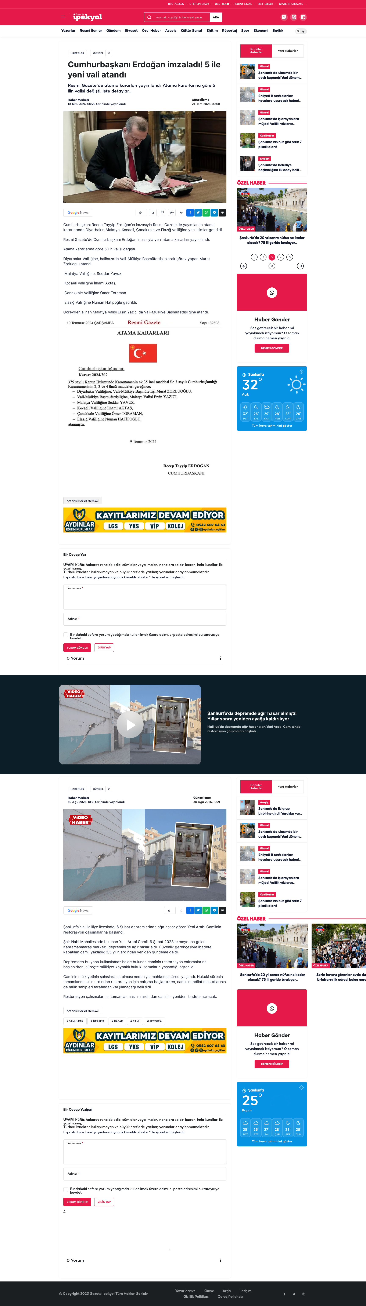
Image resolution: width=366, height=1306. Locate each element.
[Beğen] (141, 212)
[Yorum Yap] (162, 212)
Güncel (264, 66)
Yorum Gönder (77, 647)
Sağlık (278, 31)
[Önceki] (243, 266)
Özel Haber (151, 31)
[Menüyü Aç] (63, 17)
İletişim (245, 1291)
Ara (216, 17)
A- (181, 212)
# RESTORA (154, 1021)
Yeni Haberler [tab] (288, 51)
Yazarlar (68, 31)
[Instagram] (303, 1294)
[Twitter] (294, 1294)
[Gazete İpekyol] (87, 17)
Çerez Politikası (230, 1297)
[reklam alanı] (144, 520)
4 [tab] (281, 257)
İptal (89, 1110)
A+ (172, 212)
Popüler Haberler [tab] (256, 51)
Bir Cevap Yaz (74, 555)
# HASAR (117, 1021)
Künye (209, 1291)
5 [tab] (290, 257)
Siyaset (131, 31)
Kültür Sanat (191, 31)
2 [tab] (263, 257)
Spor (245, 31)
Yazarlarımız (185, 1291)
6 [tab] (272, 266)
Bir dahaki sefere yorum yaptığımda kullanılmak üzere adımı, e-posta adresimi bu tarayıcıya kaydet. (144, 636)
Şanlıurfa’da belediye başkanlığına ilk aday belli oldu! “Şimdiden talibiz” (278, 170)
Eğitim (212, 31)
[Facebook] (284, 1294)
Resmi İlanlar (91, 31)
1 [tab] (254, 257)
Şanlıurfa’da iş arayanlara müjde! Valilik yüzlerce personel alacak (278, 124)
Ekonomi (261, 31)
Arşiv (227, 1291)
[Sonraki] (300, 266)
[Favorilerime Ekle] (153, 212)
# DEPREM (97, 1021)
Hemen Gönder (272, 348)
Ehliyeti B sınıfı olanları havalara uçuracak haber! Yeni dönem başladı (278, 101)
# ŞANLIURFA (75, 1021)
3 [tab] (272, 257)
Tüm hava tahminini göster (272, 426)
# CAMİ (134, 1021)
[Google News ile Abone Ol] (78, 213)
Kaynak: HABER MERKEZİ (83, 500)
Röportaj (229, 31)
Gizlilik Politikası (196, 1297)
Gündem (113, 31)
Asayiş (170, 31)
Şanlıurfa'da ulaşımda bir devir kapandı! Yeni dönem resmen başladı (278, 77)
